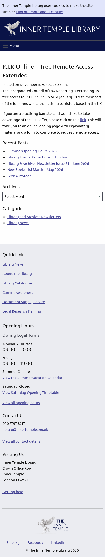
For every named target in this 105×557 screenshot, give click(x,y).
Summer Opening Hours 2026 (32, 151)
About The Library (17, 274)
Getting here (12, 492)
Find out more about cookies (39, 12)
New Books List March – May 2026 (35, 170)
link (83, 120)
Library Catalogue (17, 283)
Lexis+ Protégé (19, 176)
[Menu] (5, 46)
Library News (18, 223)
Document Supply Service (23, 302)
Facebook (35, 542)
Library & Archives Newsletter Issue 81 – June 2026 (48, 163)
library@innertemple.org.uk (25, 429)
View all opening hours (21, 403)
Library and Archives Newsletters (34, 217)
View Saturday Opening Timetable (30, 392)
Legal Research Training (21, 311)
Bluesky (13, 542)
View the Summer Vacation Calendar (32, 378)
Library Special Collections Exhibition (37, 157)
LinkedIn (58, 542)
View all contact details (21, 441)
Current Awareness (17, 292)
